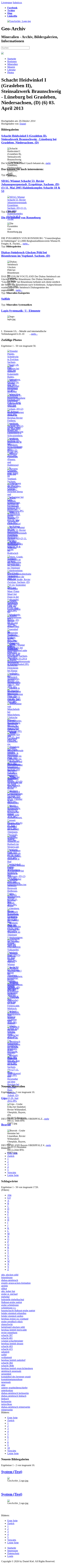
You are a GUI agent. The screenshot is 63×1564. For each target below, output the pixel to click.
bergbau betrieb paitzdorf (13, 1360)
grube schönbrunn (10, 1305)
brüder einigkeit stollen (12, 1316)
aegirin (4, 1285)
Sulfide (5, 298)
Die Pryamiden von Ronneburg (21, 217)
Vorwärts (11, 1172)
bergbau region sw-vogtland (14, 1318)
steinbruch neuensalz (11, 1371)
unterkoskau (7, 1390)
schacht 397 (7, 1335)
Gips (4, 1098)
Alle (9, 1195)
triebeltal (5, 1296)
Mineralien (12, 64)
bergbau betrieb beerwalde (14, 1330)
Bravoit (6, 1124)
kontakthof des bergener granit (16, 1376)
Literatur (11, 69)
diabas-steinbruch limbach (13, 1396)
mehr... (26, 243)
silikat (4, 1288)
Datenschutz (13, 1553)
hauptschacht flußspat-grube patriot (18, 1310)
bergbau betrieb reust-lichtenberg (17, 1368)
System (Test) (11, 1472)
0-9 (9, 1198)
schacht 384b (7, 1365)
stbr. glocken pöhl (9, 1274)
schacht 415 (7, 1349)
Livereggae (6, 2)
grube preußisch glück (12, 1321)
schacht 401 (7, 1338)
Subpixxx (17, 2)
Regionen (12, 61)
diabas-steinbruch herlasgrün (15, 1393)
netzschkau (6, 1404)
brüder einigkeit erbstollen (13, 1313)
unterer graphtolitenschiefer (14, 1387)
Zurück (10, 1156)
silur (3, 1385)
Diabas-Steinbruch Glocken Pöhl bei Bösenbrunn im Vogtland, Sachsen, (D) (25, 254)
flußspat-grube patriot (11, 1302)
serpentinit (6, 1374)
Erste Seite (12, 1153)
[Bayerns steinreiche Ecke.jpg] (13, 474)
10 (8, 1448)
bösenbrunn (7, 1277)
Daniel (23, 123)
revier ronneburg (9, 1332)
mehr (48, 163)
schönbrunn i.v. (8, 1307)
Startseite (11, 58)
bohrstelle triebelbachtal (12, 1299)
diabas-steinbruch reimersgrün (15, 1407)
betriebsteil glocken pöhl (13, 1327)
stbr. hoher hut (8, 1291)
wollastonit (6, 1357)
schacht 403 (7, 1346)
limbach (5, 1398)
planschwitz (7, 1324)
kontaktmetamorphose (11, 1379)
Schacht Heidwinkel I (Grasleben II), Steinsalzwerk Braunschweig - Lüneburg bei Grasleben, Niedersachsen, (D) (28, 139)
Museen (11, 67)
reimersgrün (7, 1409)
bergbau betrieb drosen (12, 1343)
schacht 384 (7, 1363)
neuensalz (6, 1382)
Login (10, 1556)
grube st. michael (9, 1294)
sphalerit (5, 1352)
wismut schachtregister (12, 1341)
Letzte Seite (13, 1175)
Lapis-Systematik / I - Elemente (20, 310)
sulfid (4, 1354)
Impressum (12, 1550)
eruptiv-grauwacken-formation (16, 1283)
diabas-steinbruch (9, 1280)
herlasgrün (6, 1401)
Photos (10, 72)
